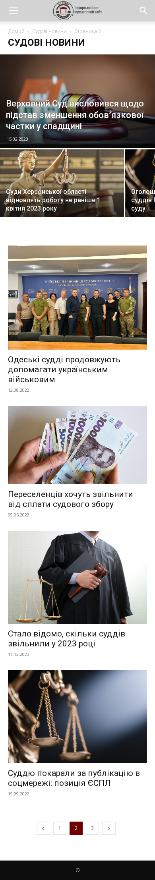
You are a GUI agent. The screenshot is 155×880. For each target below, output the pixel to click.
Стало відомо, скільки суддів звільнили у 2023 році (66, 638)
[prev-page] (43, 828)
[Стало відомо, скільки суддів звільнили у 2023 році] (77, 577)
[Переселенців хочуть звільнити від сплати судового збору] (77, 445)
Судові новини (49, 31)
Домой (16, 31)
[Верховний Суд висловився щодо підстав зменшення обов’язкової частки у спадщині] (77, 101)
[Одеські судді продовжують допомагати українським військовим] (77, 298)
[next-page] (109, 828)
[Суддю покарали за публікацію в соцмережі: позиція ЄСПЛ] (77, 716)
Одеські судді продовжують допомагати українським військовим (64, 369)
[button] (13, 10)
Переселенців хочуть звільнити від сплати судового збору (70, 499)
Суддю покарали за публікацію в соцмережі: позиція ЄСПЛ (74, 778)
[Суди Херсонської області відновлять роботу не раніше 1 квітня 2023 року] (62, 184)
